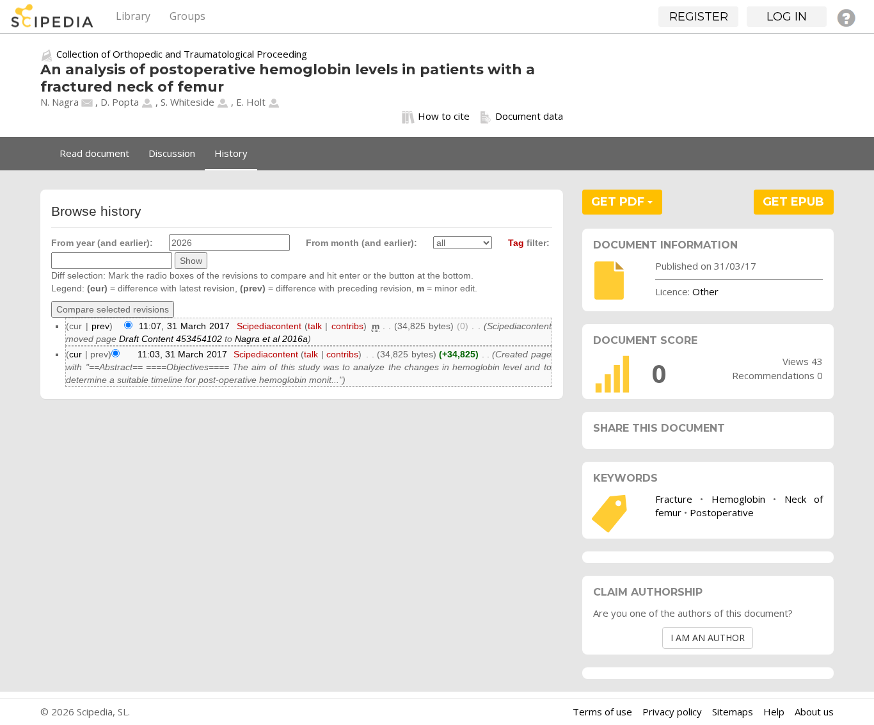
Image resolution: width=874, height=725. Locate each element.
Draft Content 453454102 (170, 339)
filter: (529, 243)
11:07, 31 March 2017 (184, 326)
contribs (347, 326)
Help (773, 711)
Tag (516, 243)
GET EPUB (793, 202)
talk (315, 326)
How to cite (444, 116)
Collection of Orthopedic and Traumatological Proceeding (181, 53)
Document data (529, 116)
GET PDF (619, 202)
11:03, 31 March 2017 (182, 354)
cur (75, 354)
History (231, 153)
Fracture (673, 499)
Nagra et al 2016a (271, 339)
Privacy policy (672, 711)
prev (100, 326)
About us (814, 711)
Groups (187, 16)
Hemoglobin (738, 499)
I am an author (708, 637)
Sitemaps (732, 711)
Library (133, 16)
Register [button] (698, 17)
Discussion (171, 153)
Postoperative (722, 512)
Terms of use (602, 711)
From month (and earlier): (361, 243)
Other (705, 291)
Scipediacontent (269, 326)
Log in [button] (787, 17)
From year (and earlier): (102, 243)
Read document (94, 153)
